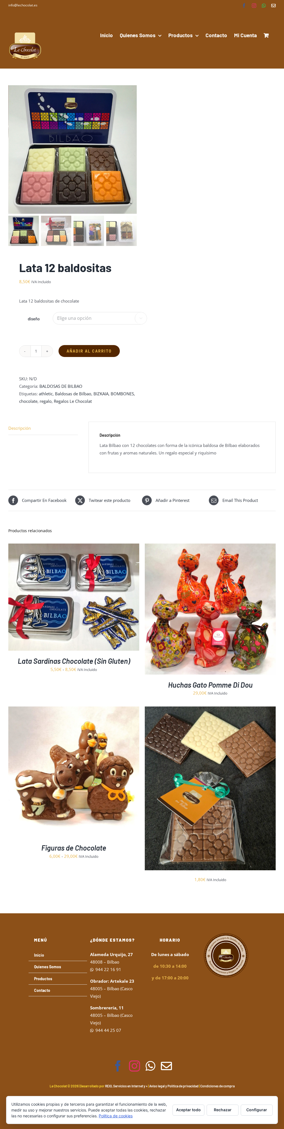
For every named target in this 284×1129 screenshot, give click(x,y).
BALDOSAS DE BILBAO (60, 386)
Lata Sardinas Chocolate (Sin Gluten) (74, 661)
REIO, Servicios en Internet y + (126, 1086)
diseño (34, 318)
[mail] (166, 1066)
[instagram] (134, 1066)
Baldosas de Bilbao (73, 393)
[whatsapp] (150, 1066)
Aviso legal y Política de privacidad (174, 1086)
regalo (46, 401)
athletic (46, 393)
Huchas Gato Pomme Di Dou (210, 684)
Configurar (256, 1109)
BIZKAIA (100, 393)
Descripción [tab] (19, 428)
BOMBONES (122, 393)
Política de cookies (116, 1115)
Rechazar (223, 1109)
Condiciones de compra (217, 1086)
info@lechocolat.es (22, 5)
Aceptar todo (188, 1109)
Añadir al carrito (89, 351)
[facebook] (117, 1066)
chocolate (28, 401)
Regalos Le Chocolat (73, 401)
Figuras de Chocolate (73, 847)
